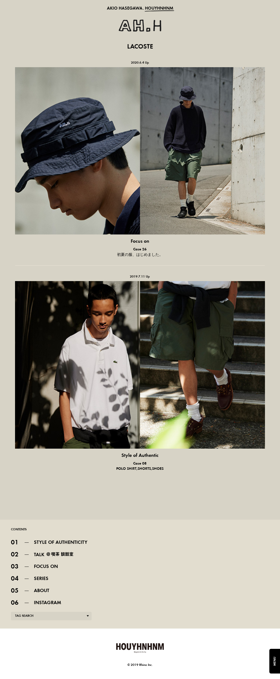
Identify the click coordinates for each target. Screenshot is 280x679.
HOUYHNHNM (159, 8)
